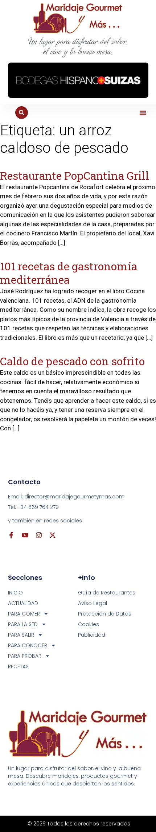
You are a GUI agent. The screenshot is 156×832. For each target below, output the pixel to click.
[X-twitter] (52, 535)
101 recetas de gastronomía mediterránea (68, 273)
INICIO (15, 592)
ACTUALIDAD (23, 603)
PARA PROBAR (24, 656)
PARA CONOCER (27, 645)
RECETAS (18, 666)
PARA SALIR (21, 634)
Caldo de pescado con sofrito (72, 361)
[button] (142, 112)
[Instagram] (39, 535)
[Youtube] (25, 535)
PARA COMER (24, 613)
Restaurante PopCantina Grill (74, 175)
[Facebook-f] (11, 535)
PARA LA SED (23, 624)
